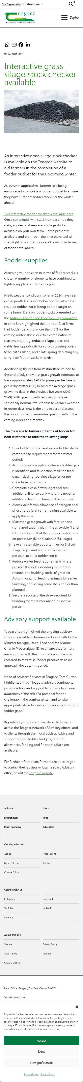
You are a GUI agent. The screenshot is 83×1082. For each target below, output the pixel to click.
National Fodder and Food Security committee (44, 318)
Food (46, 817)
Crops (46, 808)
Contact (47, 863)
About (7, 853)
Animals (8, 808)
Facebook (48, 899)
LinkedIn (47, 908)
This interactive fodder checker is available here (38, 214)
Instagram (9, 899)
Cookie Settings (12, 963)
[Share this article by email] (14, 45)
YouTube (8, 908)
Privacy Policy (31, 1074)
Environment (11, 817)
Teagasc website (41, 773)
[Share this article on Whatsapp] (7, 45)
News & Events (12, 863)
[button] (77, 1007)
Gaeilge (47, 953)
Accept (41, 1040)
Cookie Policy (11, 872)
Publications (49, 853)
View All (8, 917)
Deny (41, 1051)
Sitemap (8, 944)
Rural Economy (12, 827)
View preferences (41, 1063)
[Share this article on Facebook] (21, 45)
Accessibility (10, 953)
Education (48, 827)
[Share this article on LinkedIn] (28, 45)
